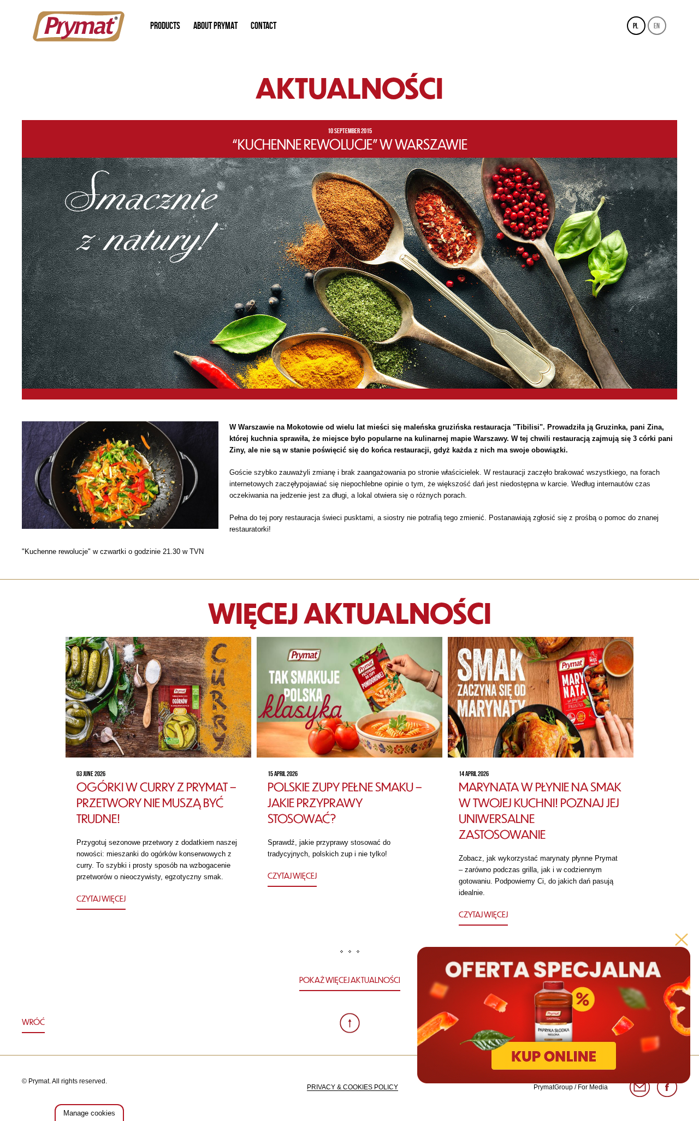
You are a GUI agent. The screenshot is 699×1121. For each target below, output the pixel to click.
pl (635, 25)
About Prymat (215, 25)
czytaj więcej (101, 898)
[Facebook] (667, 1087)
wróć (33, 1022)
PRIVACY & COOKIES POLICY (352, 1087)
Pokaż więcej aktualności (349, 980)
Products (165, 25)
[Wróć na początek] (350, 1023)
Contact (263, 25)
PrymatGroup (553, 1087)
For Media (593, 1087)
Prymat (79, 26)
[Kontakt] (640, 1087)
